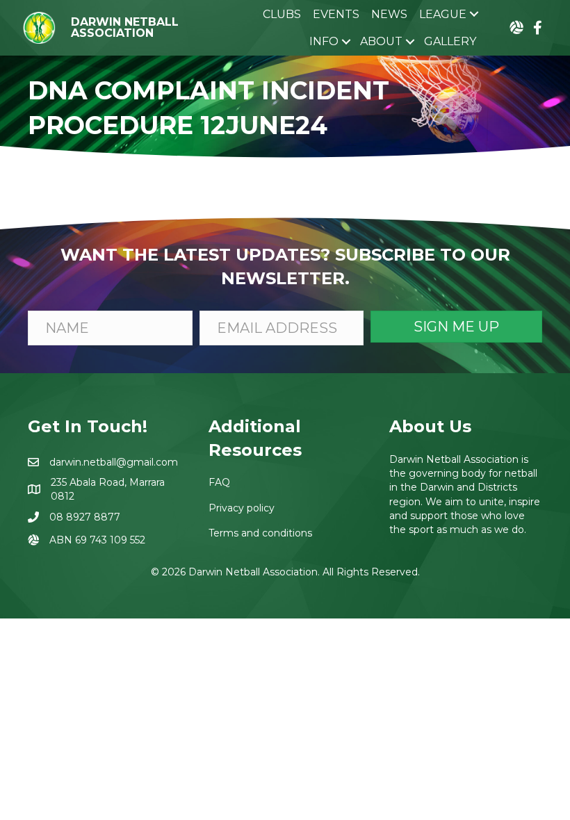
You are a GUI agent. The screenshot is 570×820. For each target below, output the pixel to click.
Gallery (450, 41)
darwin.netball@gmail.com (113, 462)
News (389, 14)
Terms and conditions (260, 533)
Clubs (282, 14)
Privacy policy (242, 508)
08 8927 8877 (84, 517)
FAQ (219, 482)
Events (336, 14)
